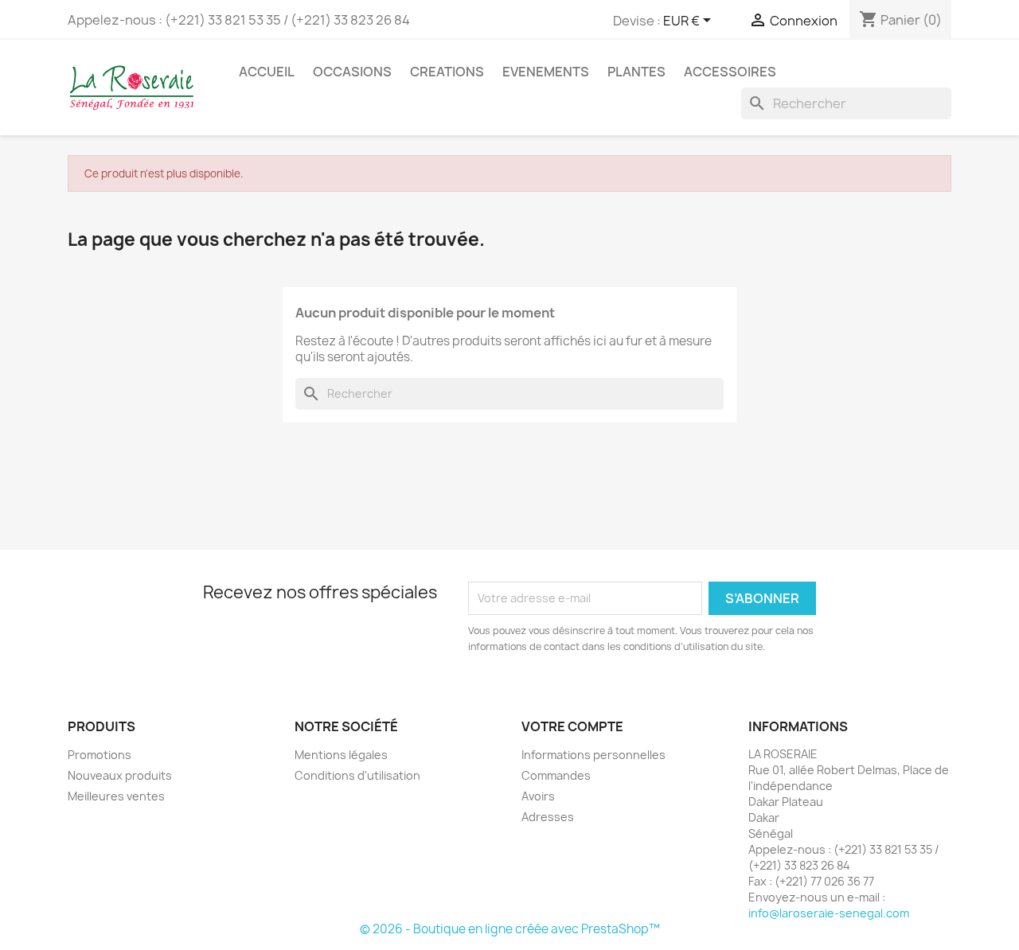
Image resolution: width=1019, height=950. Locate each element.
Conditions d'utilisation (357, 775)
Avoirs (538, 796)
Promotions (99, 754)
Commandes (556, 775)
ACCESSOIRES (730, 71)
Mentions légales (341, 754)
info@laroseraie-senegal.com (828, 913)
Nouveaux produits (120, 775)
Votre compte (572, 726)
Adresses (547, 816)
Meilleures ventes (116, 796)
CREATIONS (447, 71)
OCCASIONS (352, 71)
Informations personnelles (593, 754)
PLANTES (636, 71)
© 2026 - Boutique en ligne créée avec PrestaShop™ (510, 929)
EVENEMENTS (545, 71)
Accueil (267, 71)
